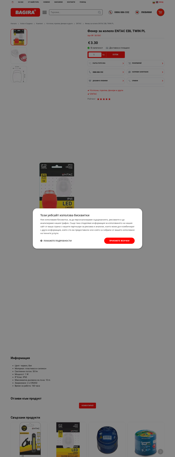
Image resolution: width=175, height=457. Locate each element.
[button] (56, 240)
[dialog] (87, 228)
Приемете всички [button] (119, 240)
